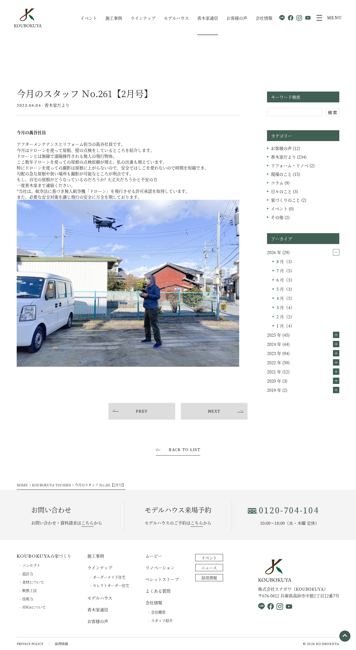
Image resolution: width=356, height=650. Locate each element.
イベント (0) (282, 208)
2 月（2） (285, 316)
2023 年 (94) (278, 353)
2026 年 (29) (278, 252)
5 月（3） (285, 289)
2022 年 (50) (278, 362)
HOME (22, 484)
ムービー (153, 556)
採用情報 (209, 577)
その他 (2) (280, 217)
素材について (33, 582)
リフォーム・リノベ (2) (293, 165)
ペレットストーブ (162, 579)
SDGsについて (34, 607)
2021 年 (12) (278, 372)
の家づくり (44, 556)
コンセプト (31, 565)
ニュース (209, 567)
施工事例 (113, 18)
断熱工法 (29, 590)
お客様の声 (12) (285, 148)
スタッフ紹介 (162, 620)
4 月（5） (285, 298)
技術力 (27, 598)
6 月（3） (285, 280)
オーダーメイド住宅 (109, 577)
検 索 (332, 112)
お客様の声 (236, 18)
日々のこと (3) (284, 191)
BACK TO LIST (184, 450)
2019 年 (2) (277, 390)
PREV (142, 411)
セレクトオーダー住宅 (111, 585)
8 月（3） (285, 261)
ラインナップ (142, 18)
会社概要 (158, 612)
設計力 (27, 573)
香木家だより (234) (288, 157)
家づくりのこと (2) (288, 200)
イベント (88, 18)
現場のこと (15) (285, 174)
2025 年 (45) (278, 335)
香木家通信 (207, 18)
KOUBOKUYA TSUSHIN (51, 484)
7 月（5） (285, 271)
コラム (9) (280, 183)
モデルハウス (176, 18)
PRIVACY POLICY (30, 644)
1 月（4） (285, 326)
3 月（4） (285, 307)
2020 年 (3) (277, 381)
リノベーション (160, 567)
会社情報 (264, 18)
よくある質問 (157, 591)
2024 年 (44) (278, 344)
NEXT (214, 411)
